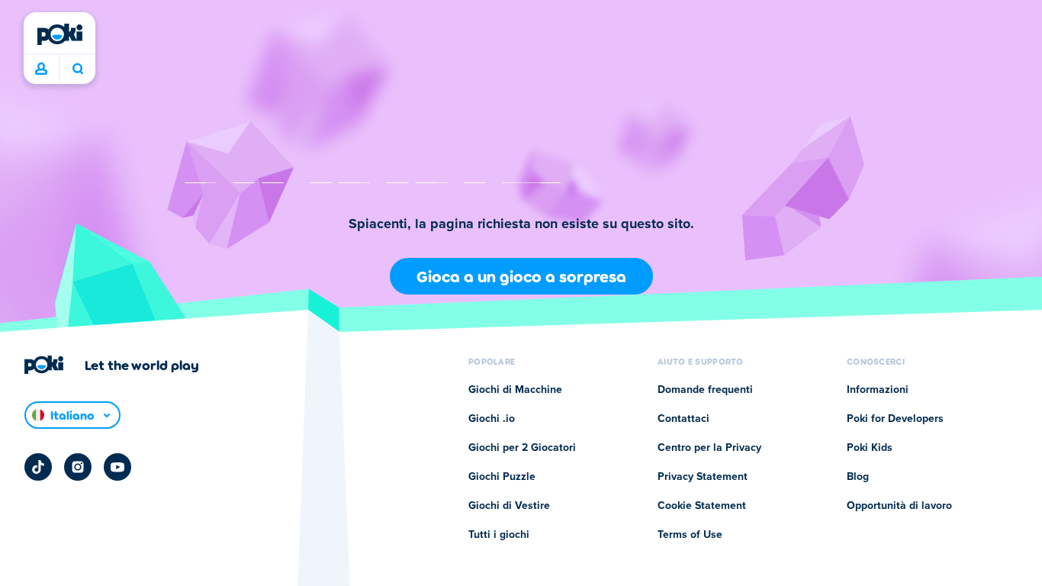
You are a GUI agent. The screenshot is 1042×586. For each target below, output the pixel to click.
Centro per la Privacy (709, 448)
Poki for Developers (895, 419)
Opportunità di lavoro (899, 506)
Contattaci (683, 419)
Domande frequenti (705, 390)
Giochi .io (491, 419)
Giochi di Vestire (509, 506)
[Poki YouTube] (117, 467)
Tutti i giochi (498, 535)
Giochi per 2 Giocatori (522, 448)
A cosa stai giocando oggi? (77, 69)
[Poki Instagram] (78, 467)
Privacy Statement (703, 477)
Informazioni (878, 390)
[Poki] (59, 34)
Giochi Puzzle (501, 477)
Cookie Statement (702, 506)
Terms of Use (690, 535)
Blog (858, 477)
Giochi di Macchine (515, 390)
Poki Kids (869, 448)
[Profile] (41, 69)
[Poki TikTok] (38, 467)
